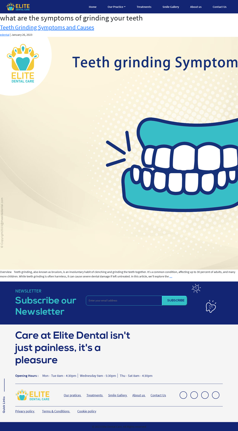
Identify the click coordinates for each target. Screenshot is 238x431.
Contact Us (219, 7)
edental (4, 34)
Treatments (144, 7)
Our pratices (73, 395)
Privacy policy (25, 411)
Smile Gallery (171, 7)
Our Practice (115, 7)
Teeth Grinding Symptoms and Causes (47, 27)
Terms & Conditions (56, 411)
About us (196, 7)
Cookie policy (86, 411)
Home (93, 7)
